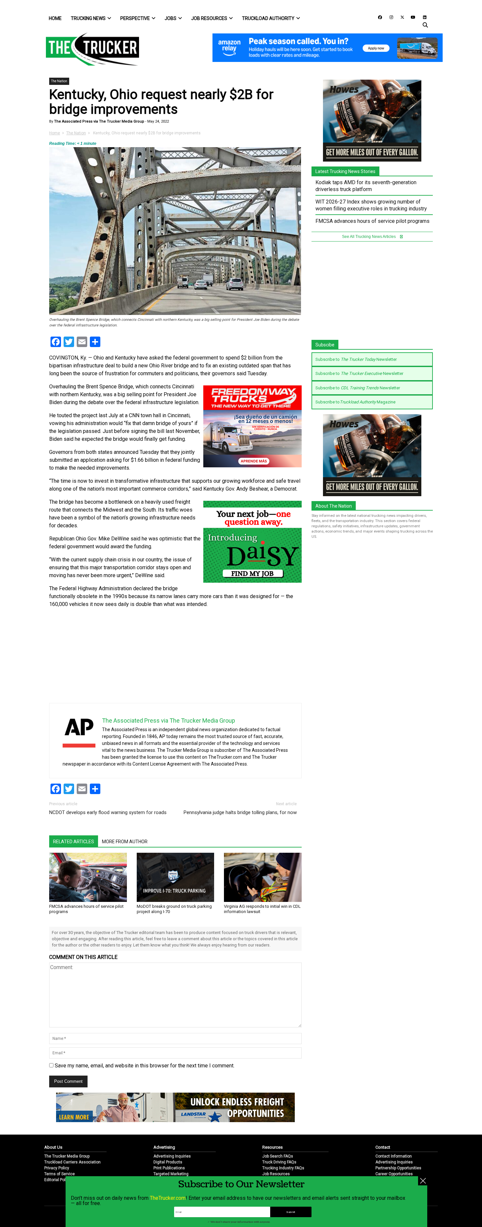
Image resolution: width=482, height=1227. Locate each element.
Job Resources (209, 18)
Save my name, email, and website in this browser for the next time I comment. (144, 1065)
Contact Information (393, 1156)
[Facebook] (377, 17)
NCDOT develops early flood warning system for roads (108, 812)
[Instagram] (388, 17)
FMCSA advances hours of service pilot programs (372, 221)
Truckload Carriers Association (72, 1162)
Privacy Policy (56, 1168)
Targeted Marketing (171, 1174)
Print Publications (169, 1168)
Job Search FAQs (277, 1156)
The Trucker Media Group (67, 1156)
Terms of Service (59, 1174)
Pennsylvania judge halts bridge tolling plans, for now (240, 812)
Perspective (135, 18)
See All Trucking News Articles (369, 236)
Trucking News (88, 18)
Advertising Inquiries (172, 1156)
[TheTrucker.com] (89, 49)
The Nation (59, 81)
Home (55, 18)
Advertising (164, 1147)
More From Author (125, 841)
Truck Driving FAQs (279, 1162)
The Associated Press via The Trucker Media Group (98, 121)
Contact (382, 1147)
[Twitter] (400, 17)
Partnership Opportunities (398, 1168)
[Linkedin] (422, 17)
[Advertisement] (252, 657)
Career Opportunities (394, 1174)
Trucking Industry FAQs (283, 1168)
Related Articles (73, 841)
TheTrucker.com (168, 1198)
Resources (272, 1147)
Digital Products (167, 1162)
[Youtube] (411, 17)
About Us (53, 1147)
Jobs (170, 18)
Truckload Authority (268, 18)
